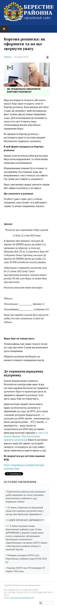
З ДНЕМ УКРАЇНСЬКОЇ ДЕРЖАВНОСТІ (25, 520)
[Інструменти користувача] (47, 57)
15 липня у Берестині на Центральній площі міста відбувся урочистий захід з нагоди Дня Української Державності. (25, 511)
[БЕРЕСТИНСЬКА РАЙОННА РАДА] (28, 11)
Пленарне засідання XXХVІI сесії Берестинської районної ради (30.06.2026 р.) (26, 558)
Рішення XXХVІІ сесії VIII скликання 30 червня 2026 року (25, 569)
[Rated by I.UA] (46, 603)
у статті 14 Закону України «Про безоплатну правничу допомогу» (26, 436)
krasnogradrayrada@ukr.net (22, 598)
